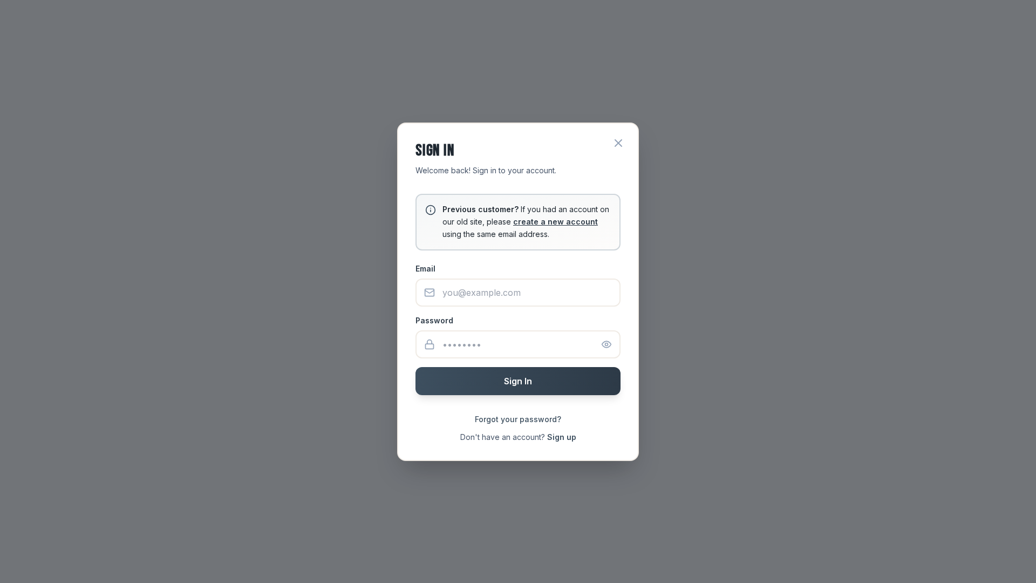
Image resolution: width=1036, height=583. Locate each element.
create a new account (555, 221)
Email (425, 268)
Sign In (518, 381)
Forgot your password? (518, 419)
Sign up (561, 437)
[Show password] (606, 344)
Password (434, 320)
